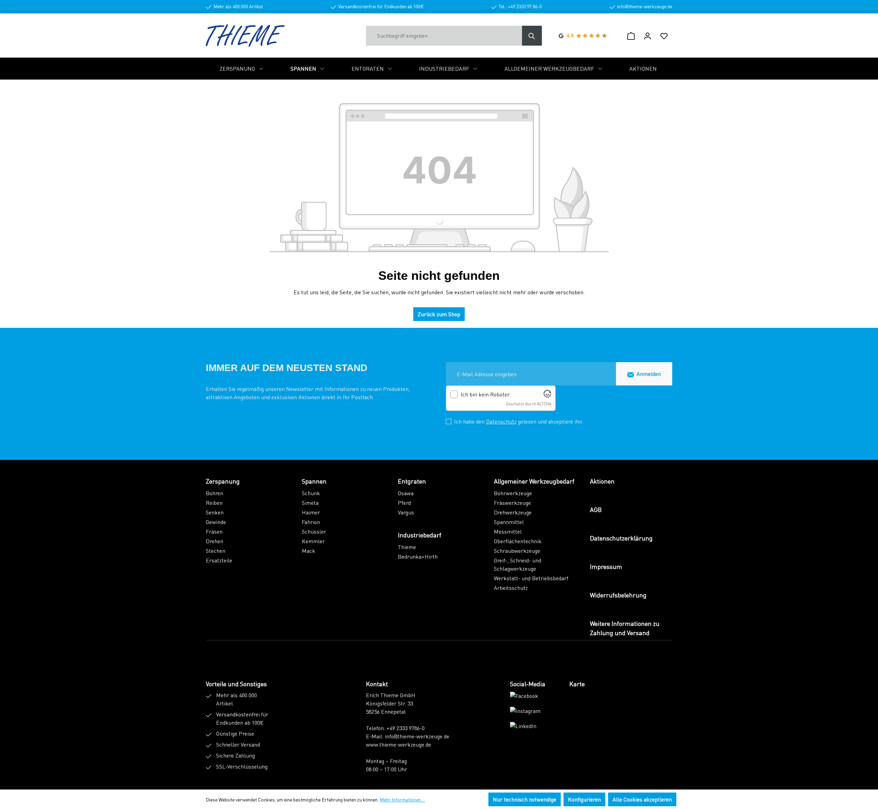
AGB (596, 509)
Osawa (406, 493)
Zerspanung (223, 481)
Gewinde (216, 521)
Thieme (407, 546)
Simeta (310, 502)
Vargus (406, 512)
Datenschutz (501, 421)
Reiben (214, 502)
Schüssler (314, 531)
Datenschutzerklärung (621, 538)
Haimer (311, 512)
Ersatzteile (219, 560)
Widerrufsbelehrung (618, 595)
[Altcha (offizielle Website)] (547, 395)
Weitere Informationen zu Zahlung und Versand (625, 628)
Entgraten (412, 481)
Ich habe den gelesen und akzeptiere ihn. (518, 421)
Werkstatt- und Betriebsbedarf (531, 578)
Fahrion (311, 521)
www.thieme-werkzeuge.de (398, 744)
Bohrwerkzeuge (513, 493)
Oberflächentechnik (518, 541)
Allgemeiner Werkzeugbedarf (534, 481)
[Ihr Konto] (647, 36)
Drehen (214, 541)
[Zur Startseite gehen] (245, 35)
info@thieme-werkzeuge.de (417, 736)
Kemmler (313, 541)
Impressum (606, 566)
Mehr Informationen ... (402, 799)
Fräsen (214, 531)
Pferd (404, 502)
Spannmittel (509, 521)
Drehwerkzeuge (513, 512)
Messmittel (508, 531)
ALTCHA (544, 403)
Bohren (214, 493)
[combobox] (444, 36)
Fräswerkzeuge (512, 502)
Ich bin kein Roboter (485, 394)
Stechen (215, 550)
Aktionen (602, 481)
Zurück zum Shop (439, 314)
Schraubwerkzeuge (517, 550)
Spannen (314, 481)
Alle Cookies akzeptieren (642, 799)
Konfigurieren (584, 799)
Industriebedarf (419, 535)
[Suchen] (532, 36)
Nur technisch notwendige (524, 799)
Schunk (311, 493)
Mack (308, 550)
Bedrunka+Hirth (418, 556)
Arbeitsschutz (511, 587)
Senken (215, 512)
